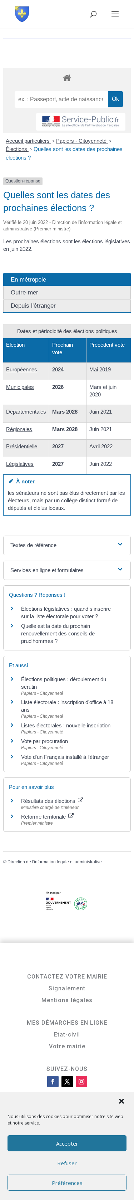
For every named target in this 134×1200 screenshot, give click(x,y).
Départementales (26, 412)
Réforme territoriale (44, 817)
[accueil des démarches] (67, 77)
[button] (122, 1102)
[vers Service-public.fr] (80, 122)
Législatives (20, 464)
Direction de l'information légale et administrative (55, 861)
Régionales (19, 429)
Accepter (67, 1143)
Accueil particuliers (28, 141)
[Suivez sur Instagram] (81, 1081)
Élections (17, 149)
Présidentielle (21, 446)
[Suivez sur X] (67, 1081)
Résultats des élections (49, 801)
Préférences (67, 1182)
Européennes (21, 369)
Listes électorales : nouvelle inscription (65, 725)
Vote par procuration (44, 741)
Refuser (67, 1163)
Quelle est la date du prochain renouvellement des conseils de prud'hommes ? (58, 633)
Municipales (20, 387)
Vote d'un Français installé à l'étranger (65, 757)
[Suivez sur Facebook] (53, 1081)
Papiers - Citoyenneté (82, 141)
